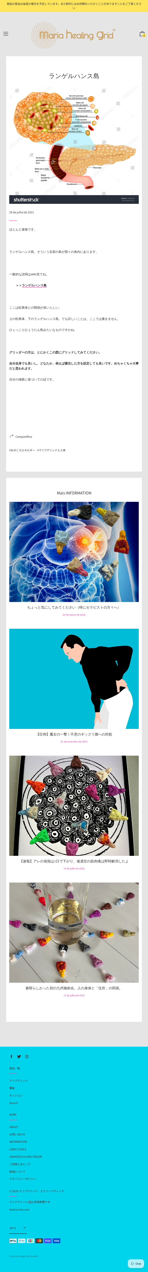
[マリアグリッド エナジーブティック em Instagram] (27, 1056)
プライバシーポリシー (22, 1179)
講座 (12, 1088)
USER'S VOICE (17, 1149)
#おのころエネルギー (22, 450)
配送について (17, 1171)
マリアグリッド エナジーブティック (41, 1191)
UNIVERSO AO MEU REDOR (25, 1156)
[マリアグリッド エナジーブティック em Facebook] (11, 1056)
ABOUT (13, 1127)
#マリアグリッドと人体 (51, 450)
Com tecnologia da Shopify (23, 1256)
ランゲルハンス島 (34, 285)
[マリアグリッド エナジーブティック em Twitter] (19, 1056)
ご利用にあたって (20, 1164)
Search (13, 1103)
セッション (16, 1095)
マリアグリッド (18, 1081)
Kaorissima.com (19, 1209)
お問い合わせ (17, 1134)
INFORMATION (18, 1142)
